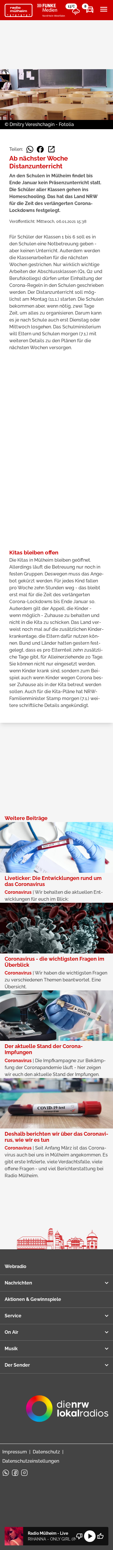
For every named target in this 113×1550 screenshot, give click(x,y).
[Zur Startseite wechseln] (18, 10)
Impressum (14, 1452)
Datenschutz (46, 1452)
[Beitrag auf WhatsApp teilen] (29, 149)
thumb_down (79, 1536)
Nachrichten (18, 1283)
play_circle (90, 1536)
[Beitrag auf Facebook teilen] (40, 149)
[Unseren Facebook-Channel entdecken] (15, 1472)
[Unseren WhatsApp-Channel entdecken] (5, 1472)
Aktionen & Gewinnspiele (33, 1299)
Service (13, 1315)
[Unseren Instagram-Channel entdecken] (24, 1472)
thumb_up (100, 1536)
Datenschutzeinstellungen (30, 1461)
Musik (11, 1348)
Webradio (15, 1266)
